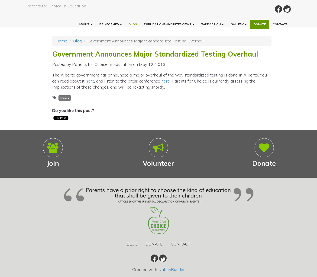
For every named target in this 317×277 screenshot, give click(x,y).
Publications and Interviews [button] (168, 24)
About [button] (84, 24)
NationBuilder (171, 269)
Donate (260, 24)
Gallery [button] (237, 24)
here (90, 81)
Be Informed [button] (109, 24)
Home (61, 41)
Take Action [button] (211, 24)
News (64, 98)
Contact (280, 24)
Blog (133, 24)
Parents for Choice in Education (56, 6)
